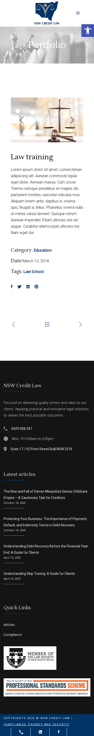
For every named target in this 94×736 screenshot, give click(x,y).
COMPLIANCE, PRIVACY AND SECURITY (36, 724)
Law (27, 271)
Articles (9, 624)
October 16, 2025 (15, 502)
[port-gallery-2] (47, 119)
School (38, 271)
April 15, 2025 (12, 557)
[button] (87, 30)
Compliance (13, 634)
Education (43, 250)
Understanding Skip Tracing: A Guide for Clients (39, 574)
